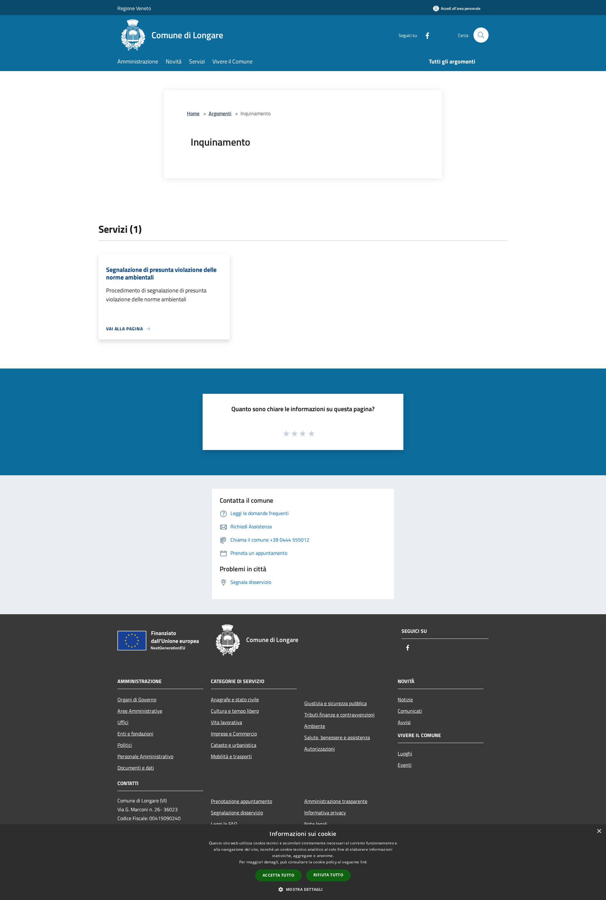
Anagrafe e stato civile (235, 699)
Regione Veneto (134, 8)
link (363, 862)
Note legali (315, 824)
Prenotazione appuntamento (241, 801)
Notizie (405, 699)
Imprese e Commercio (234, 733)
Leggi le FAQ (224, 824)
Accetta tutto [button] (278, 875)
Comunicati (410, 711)
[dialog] (303, 862)
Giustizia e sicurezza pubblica (335, 703)
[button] (303, 889)
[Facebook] (425, 35)
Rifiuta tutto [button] (328, 875)
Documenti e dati (135, 767)
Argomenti (220, 113)
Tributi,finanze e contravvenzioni (339, 714)
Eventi (405, 765)
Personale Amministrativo (145, 756)
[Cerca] (481, 35)
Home (193, 113)
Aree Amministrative (139, 711)
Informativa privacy (325, 812)
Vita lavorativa (226, 722)
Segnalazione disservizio (237, 812)
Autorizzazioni (319, 749)
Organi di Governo (136, 699)
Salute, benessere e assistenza (337, 737)
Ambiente (314, 726)
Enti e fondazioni (135, 733)
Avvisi (404, 722)
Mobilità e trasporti (231, 756)
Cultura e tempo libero (235, 711)
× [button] (599, 831)
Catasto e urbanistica (233, 745)
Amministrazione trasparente (335, 801)
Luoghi (405, 753)
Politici (124, 745)
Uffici (122, 722)
